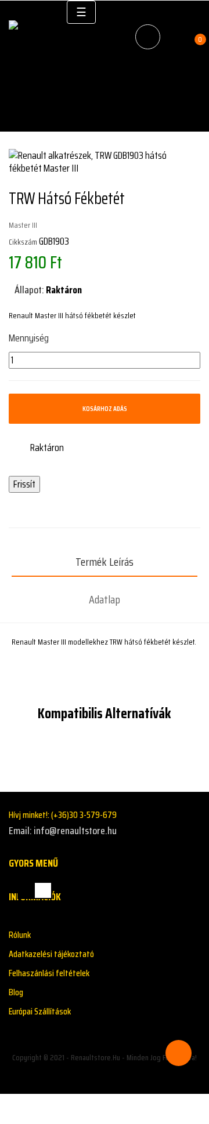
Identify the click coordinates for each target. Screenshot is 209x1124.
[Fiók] (176, 37)
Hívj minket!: (63, 814)
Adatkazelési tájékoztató (51, 954)
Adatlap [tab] (104, 599)
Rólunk (20, 934)
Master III (23, 225)
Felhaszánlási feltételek (49, 973)
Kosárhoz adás (104, 408)
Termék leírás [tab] (104, 561)
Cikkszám (23, 241)
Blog (16, 992)
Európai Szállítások (40, 1011)
